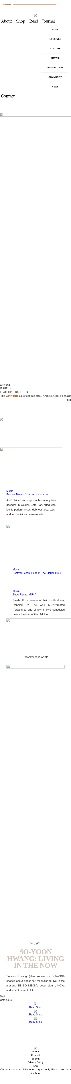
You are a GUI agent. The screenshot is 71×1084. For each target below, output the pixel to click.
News (55, 86)
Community (55, 77)
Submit (35, 1058)
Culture (55, 48)
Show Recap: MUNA (24, 594)
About (6, 21)
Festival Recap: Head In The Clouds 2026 (37, 573)
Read (33, 21)
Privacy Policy (36, 1062)
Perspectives (55, 67)
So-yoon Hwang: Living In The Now (35, 958)
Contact (8, 96)
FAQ (35, 1065)
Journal (48, 21)
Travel (55, 58)
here (38, 1073)
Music (55, 29)
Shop (20, 21)
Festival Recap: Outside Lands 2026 (27, 494)
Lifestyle (55, 39)
